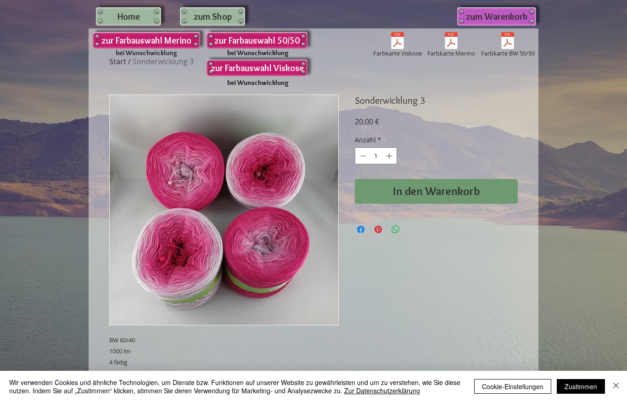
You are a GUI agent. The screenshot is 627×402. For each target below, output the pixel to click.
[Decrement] (362, 156)
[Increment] (390, 156)
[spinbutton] (376, 156)
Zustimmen (581, 386)
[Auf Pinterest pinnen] (378, 229)
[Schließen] (615, 386)
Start (117, 61)
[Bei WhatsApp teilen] (395, 229)
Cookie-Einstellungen (512, 386)
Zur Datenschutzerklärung (382, 390)
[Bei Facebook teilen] (360, 229)
